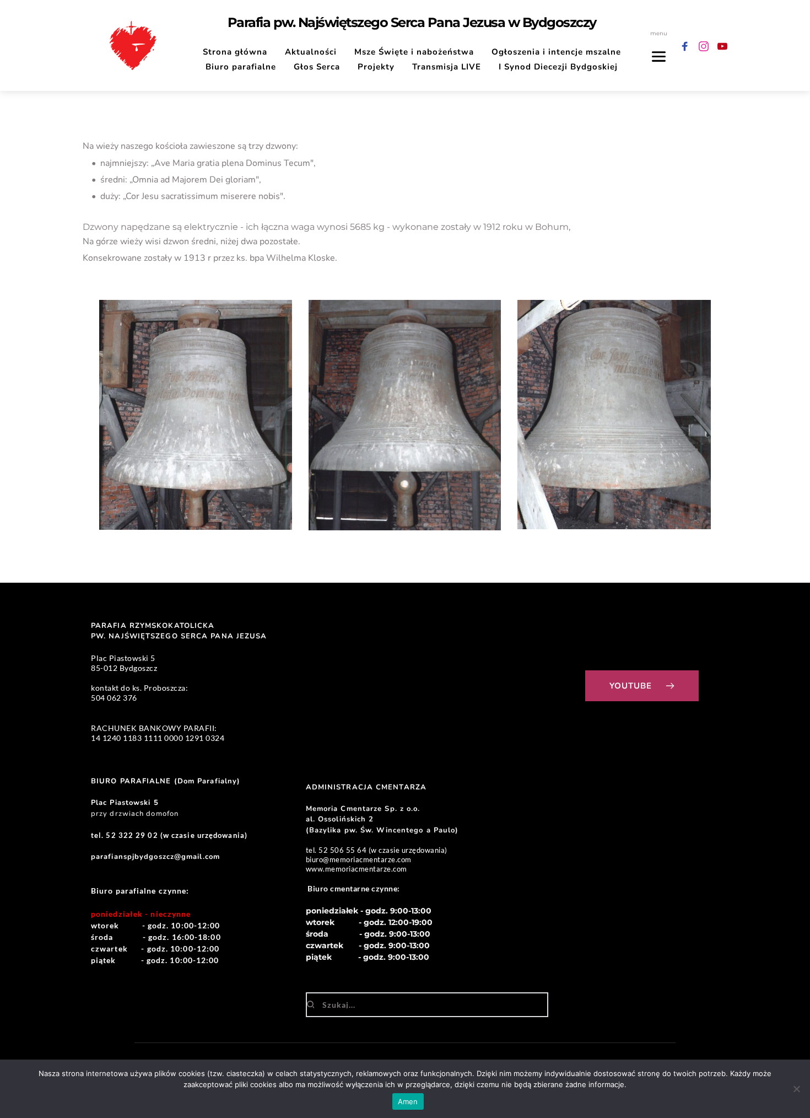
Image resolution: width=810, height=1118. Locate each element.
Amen (408, 1101)
